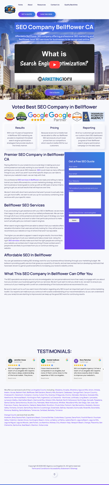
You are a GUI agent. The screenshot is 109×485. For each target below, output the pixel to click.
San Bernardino (78, 405)
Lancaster (93, 397)
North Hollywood (70, 400)
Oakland (33, 405)
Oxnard (20, 408)
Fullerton (13, 420)
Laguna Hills (93, 420)
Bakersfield (41, 405)
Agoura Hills (83, 390)
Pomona (7, 410)
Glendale (75, 395)
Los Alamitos (44, 422)
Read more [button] (12, 378)
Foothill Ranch (87, 417)
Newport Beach (77, 422)
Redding (15, 410)
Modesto (89, 405)
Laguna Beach (82, 420)
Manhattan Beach (25, 400)
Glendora (83, 395)
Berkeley (51, 410)
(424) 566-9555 (46, 14)
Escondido (95, 408)
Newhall (59, 400)
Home (20, 5)
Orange (87, 422)
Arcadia (66, 390)
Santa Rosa (28, 408)
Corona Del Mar (47, 417)
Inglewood (45, 397)
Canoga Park (78, 392)
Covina (35, 395)
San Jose (90, 402)
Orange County (10, 415)
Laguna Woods (22, 422)
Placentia (95, 422)
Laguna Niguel (10, 422)
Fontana (13, 408)
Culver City (43, 395)
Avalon (7, 392)
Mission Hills (50, 400)
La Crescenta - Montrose (60, 397)
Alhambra (74, 390)
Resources (41, 5)
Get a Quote (55, 92)
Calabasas (68, 392)
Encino (68, 395)
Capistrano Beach (33, 417)
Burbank (59, 392)
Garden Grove (23, 420)
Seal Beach (26, 425)
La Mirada (75, 397)
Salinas (63, 408)
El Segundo (60, 395)
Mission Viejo (65, 422)
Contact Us (55, 5)
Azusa (12, 392)
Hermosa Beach (20, 397)
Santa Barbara (25, 410)
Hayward (69, 408)
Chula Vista (59, 405)
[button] (103, 369)
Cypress (67, 417)
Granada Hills (93, 395)
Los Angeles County (38, 390)
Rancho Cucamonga (42, 408)
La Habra (53, 420)
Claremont (19, 395)
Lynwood (7, 400)
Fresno (15, 405)
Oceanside (55, 408)
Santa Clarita (9, 402)
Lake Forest (33, 422)
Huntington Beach (36, 420)
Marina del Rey (39, 400)
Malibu (15, 400)
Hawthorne (8, 397)
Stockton (50, 405)
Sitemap (74, 468)
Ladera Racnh (70, 420)
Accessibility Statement (60, 468)
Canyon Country (90, 392)
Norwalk (90, 400)
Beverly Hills (50, 392)
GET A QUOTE (27, 14)
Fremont (68, 405)
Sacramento (24, 405)
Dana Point (76, 417)
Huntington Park (33, 397)
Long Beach (84, 397)
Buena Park (20, 417)
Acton (91, 390)
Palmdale (40, 402)
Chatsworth (9, 395)
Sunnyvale (78, 408)
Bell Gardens (40, 392)
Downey (52, 395)
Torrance (58, 410)
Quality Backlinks (71, 5)
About (30, 5)
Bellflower (31, 392)
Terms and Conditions (40, 468)
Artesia (97, 390)
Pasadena (98, 400)
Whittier (62, 402)
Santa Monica (21, 402)
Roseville (86, 408)
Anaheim (7, 417)
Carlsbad (43, 410)
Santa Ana (17, 425)
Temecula (35, 410)
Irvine (47, 420)
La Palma (61, 420)
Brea (14, 417)
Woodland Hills (72, 402)
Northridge (81, 400)
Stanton (34, 425)
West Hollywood (51, 402)
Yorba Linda (43, 425)
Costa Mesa (59, 417)
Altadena (58, 390)
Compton (28, 395)
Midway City (54, 422)
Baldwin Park (21, 392)
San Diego (82, 402)
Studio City (31, 402)
